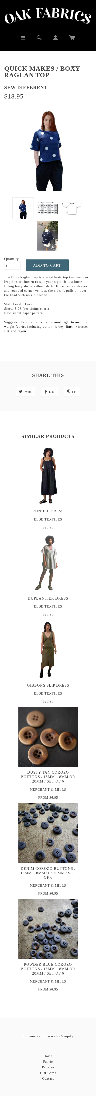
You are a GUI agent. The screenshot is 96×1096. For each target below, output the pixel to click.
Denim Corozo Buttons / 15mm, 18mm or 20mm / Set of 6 (48, 873)
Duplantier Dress (48, 598)
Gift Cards (48, 1073)
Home (48, 1056)
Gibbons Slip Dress (48, 685)
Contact (48, 1078)
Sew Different (26, 87)
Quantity (11, 259)
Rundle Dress (48, 511)
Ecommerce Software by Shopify (48, 1036)
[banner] (48, 15)
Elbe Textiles (48, 519)
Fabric (48, 1061)
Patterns (48, 1067)
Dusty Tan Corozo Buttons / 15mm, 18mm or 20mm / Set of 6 (48, 776)
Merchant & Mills (48, 789)
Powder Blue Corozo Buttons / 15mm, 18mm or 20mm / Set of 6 (48, 969)
